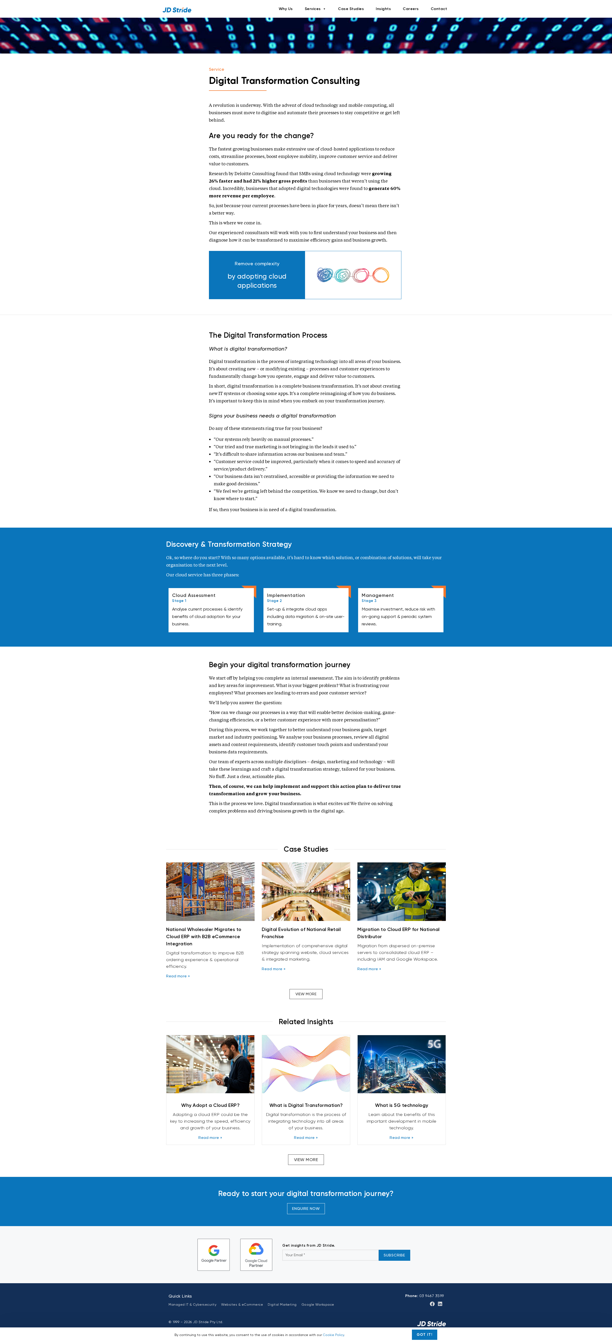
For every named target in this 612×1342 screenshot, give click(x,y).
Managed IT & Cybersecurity (192, 1304)
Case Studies (351, 8)
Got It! (425, 1334)
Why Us (286, 8)
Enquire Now (306, 1208)
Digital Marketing (282, 1304)
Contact (439, 8)
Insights (383, 8)
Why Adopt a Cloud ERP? (210, 1105)
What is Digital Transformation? (306, 1105)
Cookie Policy (333, 1335)
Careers (411, 8)
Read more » (178, 976)
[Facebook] (432, 1304)
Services (313, 8)
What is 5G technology (401, 1105)
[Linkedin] (440, 1304)
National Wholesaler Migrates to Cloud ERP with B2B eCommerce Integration (203, 936)
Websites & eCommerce (242, 1304)
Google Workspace (317, 1304)
